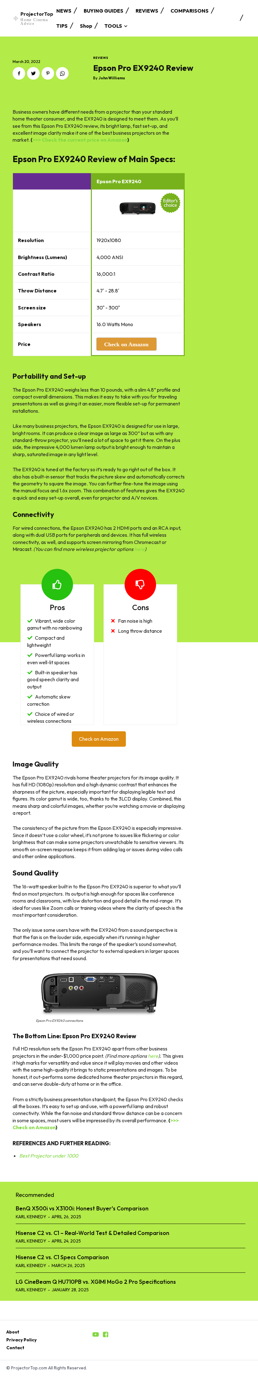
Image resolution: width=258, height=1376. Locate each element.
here (139, 549)
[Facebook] (19, 73)
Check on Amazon (99, 739)
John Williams (111, 78)
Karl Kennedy (31, 1217)
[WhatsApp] (62, 73)
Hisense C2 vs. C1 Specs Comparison (62, 1257)
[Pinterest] (48, 73)
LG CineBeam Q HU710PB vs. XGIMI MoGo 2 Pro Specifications (96, 1281)
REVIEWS (100, 58)
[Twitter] (33, 73)
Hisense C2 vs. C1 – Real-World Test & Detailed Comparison (92, 1233)
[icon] (96, 1335)
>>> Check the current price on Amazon (79, 140)
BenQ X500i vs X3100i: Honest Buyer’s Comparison (82, 1208)
